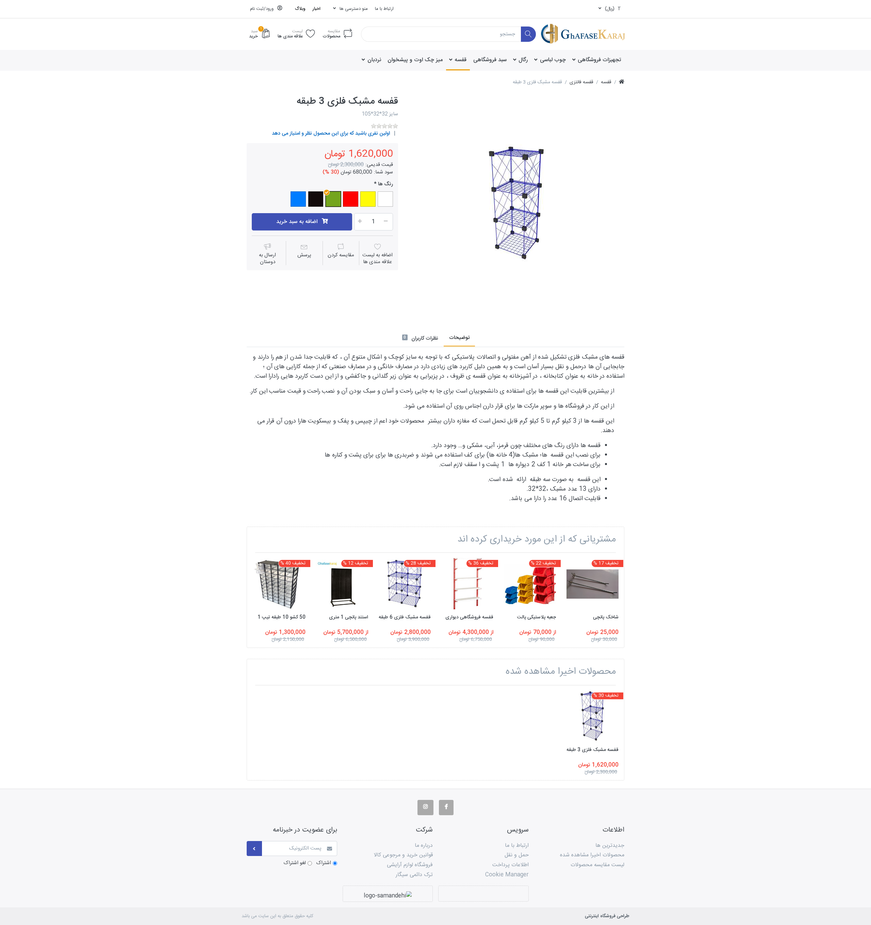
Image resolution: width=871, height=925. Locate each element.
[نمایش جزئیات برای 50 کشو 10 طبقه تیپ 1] (279, 584)
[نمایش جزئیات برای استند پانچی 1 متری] (342, 584)
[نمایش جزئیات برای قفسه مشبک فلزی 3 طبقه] (592, 716)
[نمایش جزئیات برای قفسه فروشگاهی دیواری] (467, 584)
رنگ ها (385, 184)
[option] (516, 204)
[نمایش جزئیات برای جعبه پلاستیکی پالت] (530, 584)
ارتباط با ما (384, 9)
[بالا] (621, 82)
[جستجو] (528, 34)
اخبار (316, 9)
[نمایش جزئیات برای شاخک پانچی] (592, 584)
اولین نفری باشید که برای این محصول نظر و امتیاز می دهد (331, 133)
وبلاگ (300, 9)
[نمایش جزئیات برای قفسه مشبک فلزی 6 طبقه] (405, 584)
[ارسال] (254, 848)
